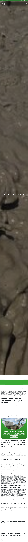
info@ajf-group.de (24, 0)
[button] (1, 540)
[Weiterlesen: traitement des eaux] (26, 4)
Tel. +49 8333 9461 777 (5, 0)
